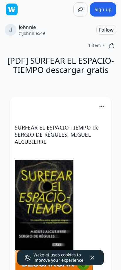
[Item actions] (101, 106)
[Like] (111, 45)
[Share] (80, 9)
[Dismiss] (92, 257)
